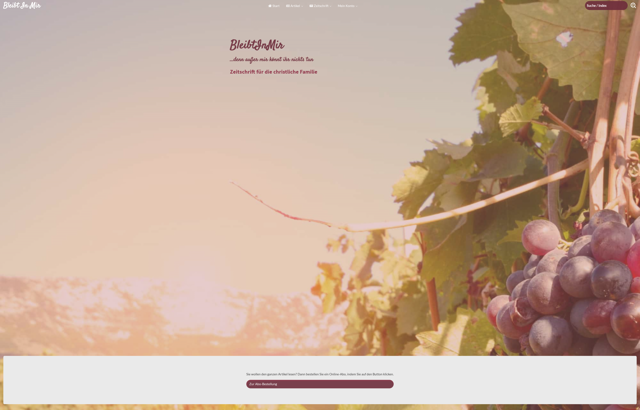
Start (276, 6)
